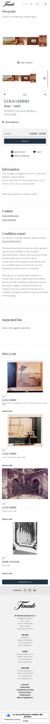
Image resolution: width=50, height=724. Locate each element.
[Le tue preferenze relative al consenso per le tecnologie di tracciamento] (12, 719)
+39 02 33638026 (9, 220)
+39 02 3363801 (28, 640)
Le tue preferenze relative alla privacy (28, 715)
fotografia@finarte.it (10, 215)
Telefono (20, 640)
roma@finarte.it (27, 662)
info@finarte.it (27, 645)
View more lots (25, 582)
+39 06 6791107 (28, 657)
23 (3, 396)
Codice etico (25, 695)
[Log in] (37, 4)
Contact (25, 684)
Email (20, 645)
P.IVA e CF (20, 624)
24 (3, 450)
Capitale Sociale (22, 629)
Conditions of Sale (25, 689)
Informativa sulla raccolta (15, 720)
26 (3, 558)
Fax (19, 643)
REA (21, 626)
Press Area (25, 687)
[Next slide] (44, 78)
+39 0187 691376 (28, 673)
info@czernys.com (27, 678)
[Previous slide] (5, 78)
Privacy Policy (25, 692)
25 (3, 503)
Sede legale (20, 618)
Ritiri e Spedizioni (25, 697)
